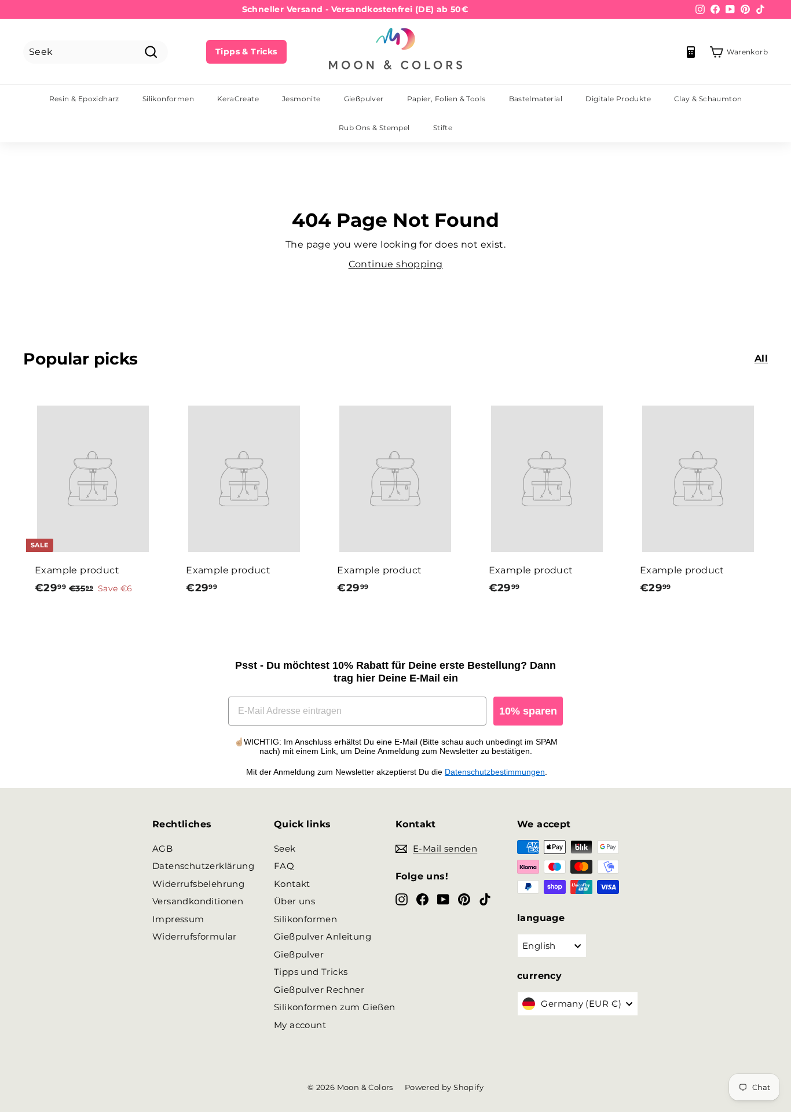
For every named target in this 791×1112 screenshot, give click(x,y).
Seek (285, 848)
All (761, 358)
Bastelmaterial (536, 98)
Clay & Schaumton (708, 98)
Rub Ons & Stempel (374, 127)
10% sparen (528, 711)
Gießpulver (364, 98)
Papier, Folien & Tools (446, 98)
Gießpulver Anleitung (322, 936)
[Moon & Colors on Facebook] (422, 898)
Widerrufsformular (194, 936)
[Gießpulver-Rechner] (691, 52)
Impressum (178, 919)
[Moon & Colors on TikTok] (485, 898)
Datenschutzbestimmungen (495, 771)
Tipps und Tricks (310, 971)
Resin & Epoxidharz (84, 98)
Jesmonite (301, 98)
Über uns (294, 901)
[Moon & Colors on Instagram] (401, 898)
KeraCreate (238, 98)
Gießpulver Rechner (319, 989)
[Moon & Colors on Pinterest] (464, 898)
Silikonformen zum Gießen (334, 1006)
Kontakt (292, 883)
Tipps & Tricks (246, 51)
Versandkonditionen (197, 901)
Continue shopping (396, 264)
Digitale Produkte (618, 98)
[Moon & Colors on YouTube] (443, 898)
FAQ (284, 865)
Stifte (442, 127)
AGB (162, 848)
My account (300, 1024)
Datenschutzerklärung (203, 865)
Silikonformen (168, 98)
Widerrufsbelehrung (198, 883)
